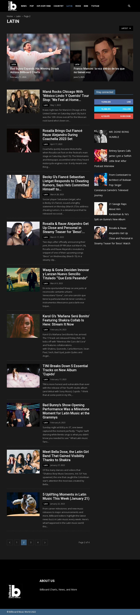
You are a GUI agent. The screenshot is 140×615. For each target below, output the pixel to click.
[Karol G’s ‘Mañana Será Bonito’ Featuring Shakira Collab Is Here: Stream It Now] (23, 326)
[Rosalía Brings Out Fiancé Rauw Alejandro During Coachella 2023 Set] (23, 140)
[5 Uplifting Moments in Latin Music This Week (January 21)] (23, 504)
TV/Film (95, 6)
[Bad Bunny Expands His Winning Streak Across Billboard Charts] (38, 61)
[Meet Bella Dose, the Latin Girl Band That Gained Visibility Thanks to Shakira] (23, 461)
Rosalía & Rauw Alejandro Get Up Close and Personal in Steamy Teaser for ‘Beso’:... (66, 228)
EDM (86, 6)
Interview (47, 28)
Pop (32, 6)
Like (129, 101)
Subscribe (125, 116)
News (24, 6)
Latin (69, 6)
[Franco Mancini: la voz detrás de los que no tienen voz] (101, 61)
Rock (78, 6)
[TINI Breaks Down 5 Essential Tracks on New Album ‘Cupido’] (23, 376)
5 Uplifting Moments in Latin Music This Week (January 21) (66, 496)
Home (10, 16)
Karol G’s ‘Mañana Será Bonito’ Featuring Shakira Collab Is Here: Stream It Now (66, 320)
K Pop (57, 28)
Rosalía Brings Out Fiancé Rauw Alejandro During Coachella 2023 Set (62, 135)
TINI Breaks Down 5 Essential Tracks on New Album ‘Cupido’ (65, 370)
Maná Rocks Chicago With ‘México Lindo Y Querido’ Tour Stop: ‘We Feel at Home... (66, 96)
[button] (129, 6)
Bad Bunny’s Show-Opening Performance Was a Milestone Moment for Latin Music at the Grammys (66, 411)
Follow (127, 109)
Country (58, 6)
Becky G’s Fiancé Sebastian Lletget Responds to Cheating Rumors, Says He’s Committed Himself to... (66, 183)
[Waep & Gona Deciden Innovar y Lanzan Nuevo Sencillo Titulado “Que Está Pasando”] (23, 280)
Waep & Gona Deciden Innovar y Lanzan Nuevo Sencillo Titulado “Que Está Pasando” (66, 274)
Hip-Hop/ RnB (44, 6)
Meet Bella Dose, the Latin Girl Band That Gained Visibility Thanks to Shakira (66, 456)
